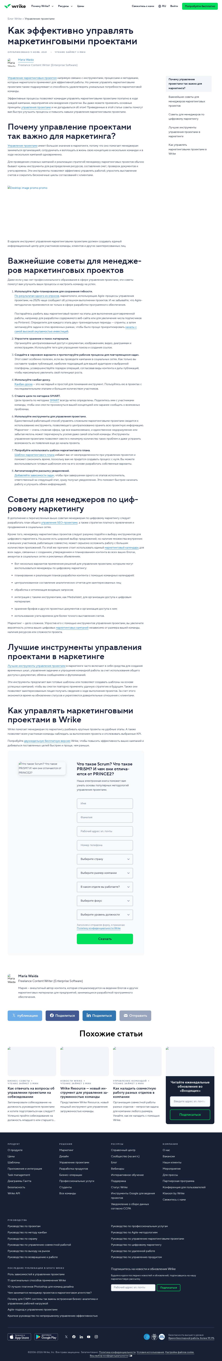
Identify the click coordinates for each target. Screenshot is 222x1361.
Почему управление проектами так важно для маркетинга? (185, 84)
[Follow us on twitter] (66, 1337)
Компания (170, 1144)
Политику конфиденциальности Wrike (99, 928)
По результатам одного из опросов (37, 296)
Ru (164, 6)
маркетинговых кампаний (72, 627)
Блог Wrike (15, 18)
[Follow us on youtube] (88, 1337)
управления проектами (36, 107)
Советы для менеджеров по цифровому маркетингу (186, 117)
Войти (174, 6)
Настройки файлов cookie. (179, 1352)
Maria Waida (26, 59)
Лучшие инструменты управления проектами (37, 666)
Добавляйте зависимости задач (34, 475)
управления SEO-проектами (59, 522)
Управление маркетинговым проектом (32, 78)
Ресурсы (63, 6)
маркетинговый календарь (122, 547)
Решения (65, 1144)
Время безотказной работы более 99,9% (191, 1338)
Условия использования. (150, 1352)
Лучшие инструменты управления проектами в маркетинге (184, 132)
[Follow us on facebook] (74, 1337)
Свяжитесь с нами (143, 6)
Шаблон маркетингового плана (34, 455)
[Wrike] (15, 6)
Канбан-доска (23, 384)
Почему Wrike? (40, 6)
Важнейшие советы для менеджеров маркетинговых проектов (187, 101)
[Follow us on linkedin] (81, 1336)
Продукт (14, 1144)
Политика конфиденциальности (117, 1352)
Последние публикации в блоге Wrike (36, 1268)
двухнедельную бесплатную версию (47, 741)
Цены (80, 6)
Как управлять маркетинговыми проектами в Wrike (188, 149)
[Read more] (32, 1085)
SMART (54, 400)
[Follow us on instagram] (96, 1337)
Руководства (17, 1220)
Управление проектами (39, 18)
